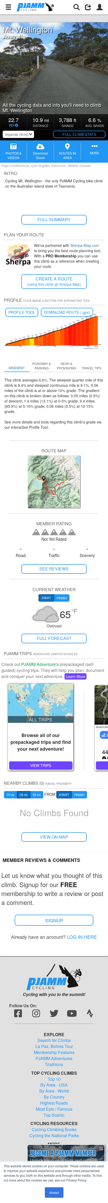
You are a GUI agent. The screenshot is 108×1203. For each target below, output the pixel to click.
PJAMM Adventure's (40, 664)
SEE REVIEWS (54, 569)
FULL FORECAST (54, 638)
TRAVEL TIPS (91, 368)
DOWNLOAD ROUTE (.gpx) (67, 312)
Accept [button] (54, 1192)
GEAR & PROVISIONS (66, 365)
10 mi (10, 794)
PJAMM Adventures (54, 1058)
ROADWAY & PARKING (41, 365)
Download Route (40, 155)
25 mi (24, 794)
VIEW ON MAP (54, 837)
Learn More (75, 676)
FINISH (79, 794)
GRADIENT (16, 367)
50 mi (37, 794)
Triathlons (54, 1064)
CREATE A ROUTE (54, 281)
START (64, 794)
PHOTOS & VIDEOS (13, 155)
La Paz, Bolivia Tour (54, 1046)
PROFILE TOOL (21, 312)
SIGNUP (54, 920)
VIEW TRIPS (40, 765)
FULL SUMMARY (54, 219)
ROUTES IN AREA (67, 155)
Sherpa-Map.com (84, 245)
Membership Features (54, 1052)
